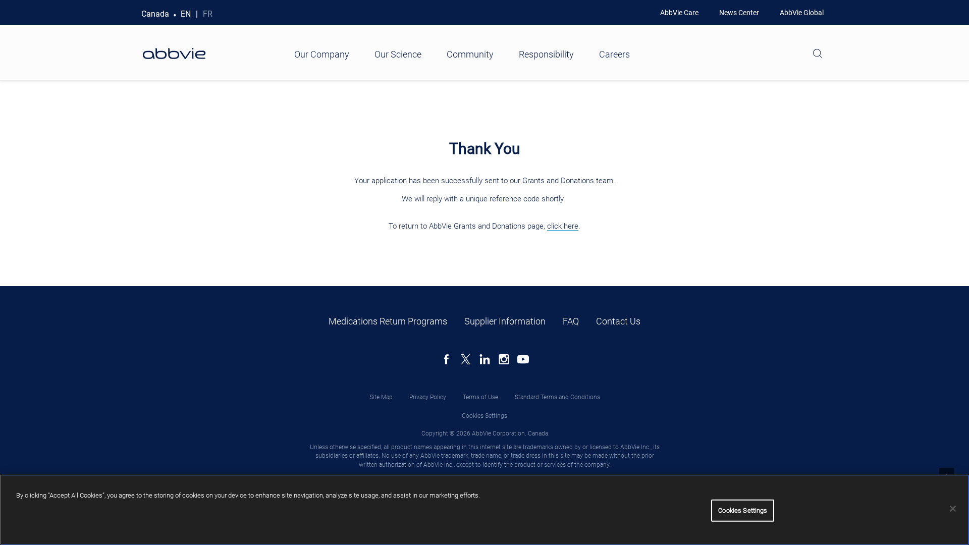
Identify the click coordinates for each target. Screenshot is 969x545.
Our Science (397, 54)
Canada (155, 14)
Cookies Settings (484, 415)
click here (562, 226)
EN (186, 14)
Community (470, 54)
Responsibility (546, 54)
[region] (484, 509)
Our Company (321, 54)
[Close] (953, 509)
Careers (614, 54)
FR (207, 14)
